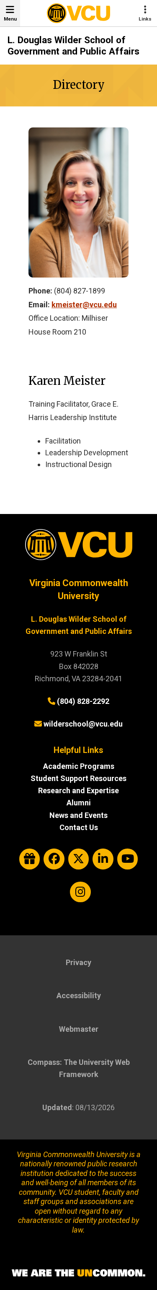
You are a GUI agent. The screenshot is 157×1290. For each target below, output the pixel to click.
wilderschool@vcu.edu (83, 723)
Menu (10, 19)
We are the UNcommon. (78, 1273)
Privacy (78, 962)
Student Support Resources (78, 778)
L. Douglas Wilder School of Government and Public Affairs (73, 45)
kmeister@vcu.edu (84, 304)
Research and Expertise (78, 790)
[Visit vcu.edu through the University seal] (78, 547)
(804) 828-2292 (83, 701)
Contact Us (78, 827)
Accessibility (79, 995)
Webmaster (78, 1029)
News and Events (78, 815)
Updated (57, 1107)
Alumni (79, 802)
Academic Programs (78, 766)
